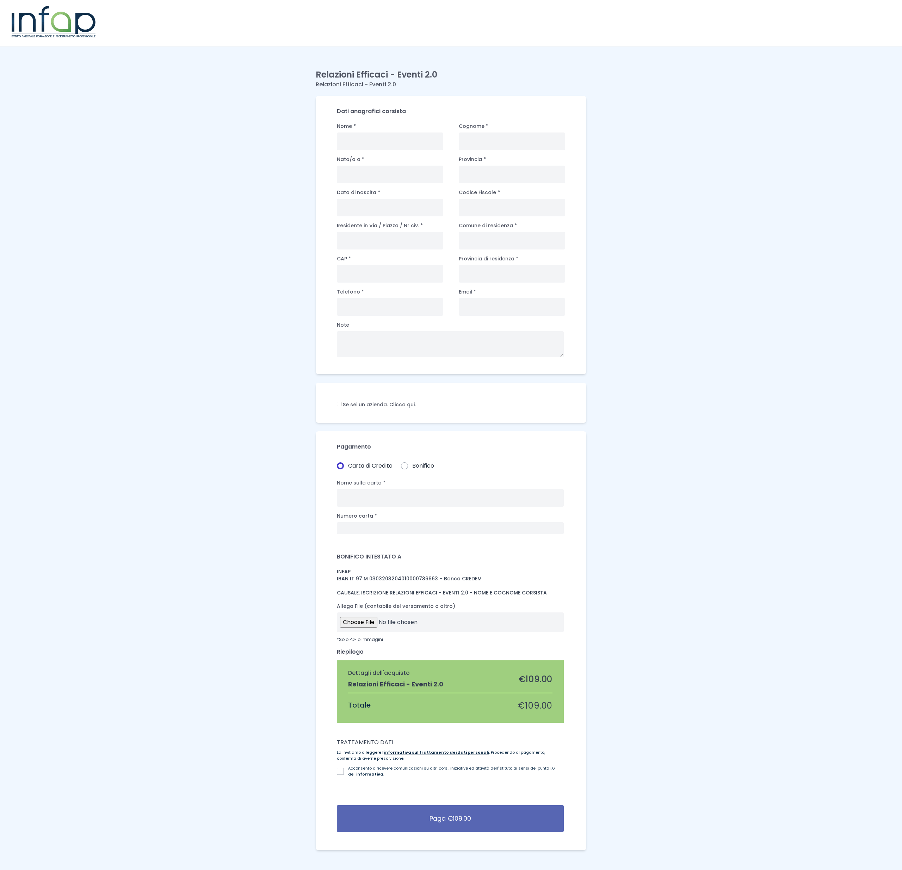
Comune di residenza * (488, 225)
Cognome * (473, 126)
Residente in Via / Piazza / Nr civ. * (380, 225)
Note (343, 324)
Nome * (346, 126)
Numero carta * (357, 515)
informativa (369, 774)
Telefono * (350, 291)
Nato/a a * (350, 159)
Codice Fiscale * (479, 192)
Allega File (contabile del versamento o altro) (396, 606)
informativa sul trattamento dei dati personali (436, 752)
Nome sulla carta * (361, 482)
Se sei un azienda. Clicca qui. (378, 404)
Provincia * (472, 159)
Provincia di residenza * (488, 258)
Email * (467, 291)
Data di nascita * (358, 192)
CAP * (344, 258)
